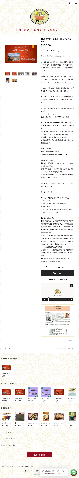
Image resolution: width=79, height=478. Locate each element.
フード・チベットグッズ (8, 439)
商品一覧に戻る (39, 455)
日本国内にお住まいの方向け (57, 279)
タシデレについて (39, 30)
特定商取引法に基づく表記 (25, 467)
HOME (18, 30)
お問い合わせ (52, 30)
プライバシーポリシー (8, 467)
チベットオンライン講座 (8, 445)
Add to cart (57, 273)
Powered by (37, 474)
